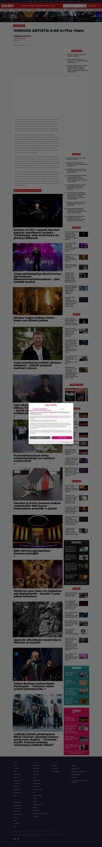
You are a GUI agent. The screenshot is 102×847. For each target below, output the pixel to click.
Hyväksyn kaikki (62, 437)
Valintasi (62, 409)
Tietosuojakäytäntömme (67, 442)
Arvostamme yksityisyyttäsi (40, 408)
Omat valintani (40, 437)
